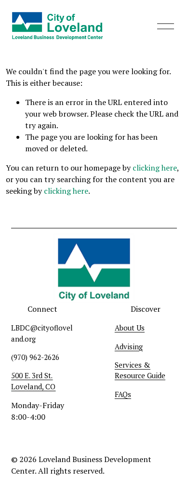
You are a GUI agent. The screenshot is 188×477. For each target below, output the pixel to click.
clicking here (155, 167)
